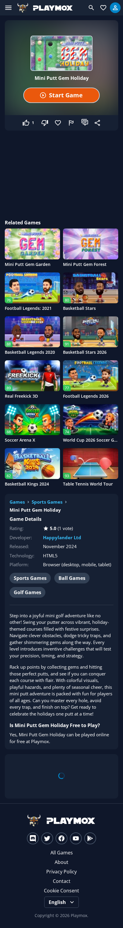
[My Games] (103, 7)
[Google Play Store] (90, 838)
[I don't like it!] (45, 123)
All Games (61, 852)
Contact (61, 881)
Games (17, 502)
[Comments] (85, 123)
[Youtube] (76, 838)
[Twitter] (47, 838)
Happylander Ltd (62, 537)
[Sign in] (115, 7)
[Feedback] (72, 123)
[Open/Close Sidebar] (8, 8)
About (61, 862)
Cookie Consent (61, 890)
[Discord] (33, 838)
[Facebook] (61, 838)
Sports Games (47, 502)
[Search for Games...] (91, 7)
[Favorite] (58, 123)
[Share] (98, 123)
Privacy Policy (61, 871)
